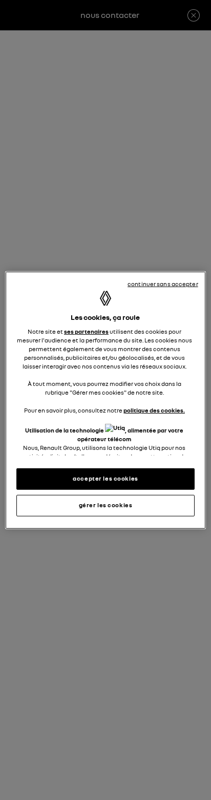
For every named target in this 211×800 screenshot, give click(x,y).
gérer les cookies (106, 505)
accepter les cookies (105, 478)
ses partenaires (86, 331)
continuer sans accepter (163, 283)
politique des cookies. (154, 410)
